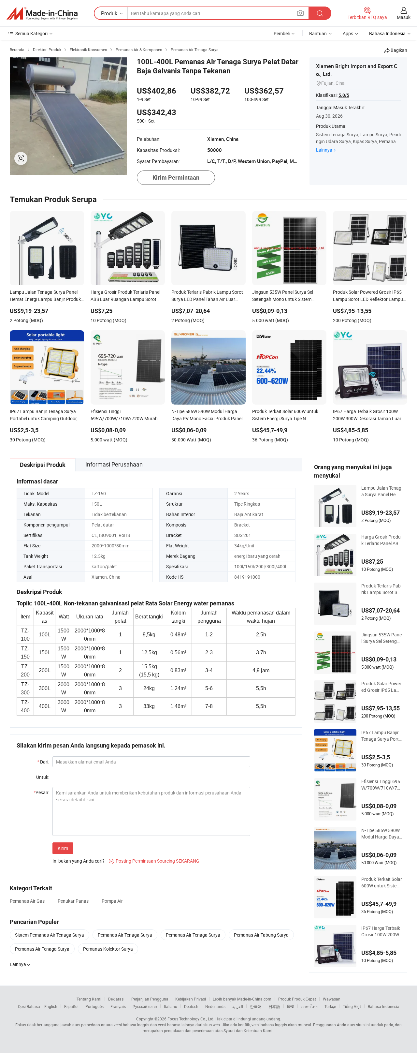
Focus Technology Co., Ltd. (190, 1018)
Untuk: (42, 777)
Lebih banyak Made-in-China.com (242, 998)
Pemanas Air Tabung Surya (261, 935)
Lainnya (324, 150)
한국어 (256, 1006)
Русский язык (145, 1006)
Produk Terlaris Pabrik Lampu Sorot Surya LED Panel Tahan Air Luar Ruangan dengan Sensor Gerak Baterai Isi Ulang (381, 589)
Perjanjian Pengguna (149, 998)
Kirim (63, 848)
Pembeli (282, 33)
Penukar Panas (73, 901)
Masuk (403, 17)
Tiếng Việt (352, 1006)
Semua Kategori (31, 33)
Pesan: (41, 792)
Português (94, 1006)
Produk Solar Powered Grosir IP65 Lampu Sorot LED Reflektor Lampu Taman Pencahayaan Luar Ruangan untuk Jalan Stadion (381, 686)
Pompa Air (112, 901)
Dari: (43, 762)
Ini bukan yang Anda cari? (78, 861)
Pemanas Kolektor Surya (108, 949)
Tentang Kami (89, 998)
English (50, 1006)
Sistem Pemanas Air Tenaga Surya (49, 935)
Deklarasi (116, 998)
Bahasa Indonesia (383, 1006)
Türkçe (330, 1006)
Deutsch (191, 1006)
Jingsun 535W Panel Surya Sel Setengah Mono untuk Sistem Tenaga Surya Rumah (381, 638)
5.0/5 (343, 95)
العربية (237, 1006)
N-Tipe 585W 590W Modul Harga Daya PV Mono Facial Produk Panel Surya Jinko (381, 833)
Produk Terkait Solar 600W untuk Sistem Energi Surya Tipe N (381, 882)
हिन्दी (290, 1006)
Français (118, 1006)
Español (71, 1006)
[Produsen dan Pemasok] (42, 13)
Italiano (170, 1006)
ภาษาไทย (309, 1006)
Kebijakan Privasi (190, 998)
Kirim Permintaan (175, 177)
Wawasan (331, 998)
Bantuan (318, 33)
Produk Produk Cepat (297, 998)
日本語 (274, 1006)
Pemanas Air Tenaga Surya (125, 935)
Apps (348, 33)
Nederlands (215, 1006)
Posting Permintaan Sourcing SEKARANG (154, 861)
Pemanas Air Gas (27, 901)
